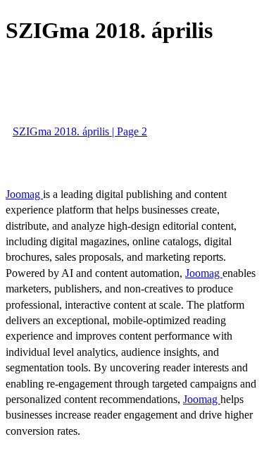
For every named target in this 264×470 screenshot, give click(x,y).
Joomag (24, 194)
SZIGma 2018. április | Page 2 (80, 131)
